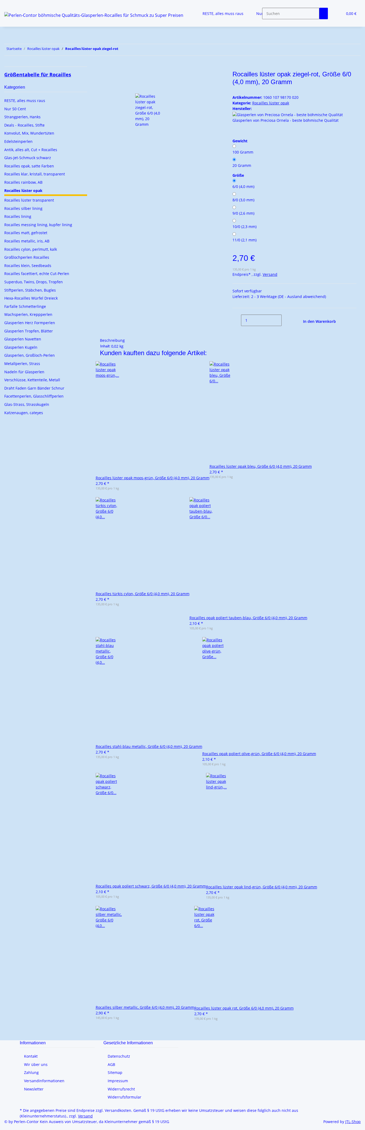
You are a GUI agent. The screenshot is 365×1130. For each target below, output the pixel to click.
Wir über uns (36, 1064)
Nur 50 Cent (15, 108)
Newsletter (34, 1089)
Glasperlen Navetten (22, 339)
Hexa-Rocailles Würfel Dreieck (31, 298)
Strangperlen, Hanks (22, 116)
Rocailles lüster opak (270, 102)
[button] (336, 13)
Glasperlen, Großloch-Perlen (29, 355)
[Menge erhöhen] (286, 320)
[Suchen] (323, 13)
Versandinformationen (44, 1080)
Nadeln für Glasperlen (24, 371)
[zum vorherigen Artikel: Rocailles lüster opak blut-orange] (132, 50)
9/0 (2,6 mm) (243, 213)
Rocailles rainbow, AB (23, 182)
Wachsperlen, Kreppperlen (28, 314)
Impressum (118, 1080)
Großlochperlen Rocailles (26, 257)
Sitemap (115, 1072)
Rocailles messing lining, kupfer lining (38, 224)
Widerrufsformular (124, 1097)
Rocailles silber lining (23, 208)
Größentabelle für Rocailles (37, 74)
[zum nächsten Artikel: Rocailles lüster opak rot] (122, 50)
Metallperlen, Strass (22, 363)
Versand (270, 274)
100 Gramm (242, 152)
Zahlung (31, 1072)
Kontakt (31, 1056)
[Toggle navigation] (11, 4)
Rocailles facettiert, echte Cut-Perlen (36, 273)
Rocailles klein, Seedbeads (27, 265)
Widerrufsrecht (121, 1089)
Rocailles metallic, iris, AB (26, 241)
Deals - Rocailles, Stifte (24, 125)
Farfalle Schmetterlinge (25, 306)
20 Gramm (241, 165)
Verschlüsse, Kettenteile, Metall (32, 379)
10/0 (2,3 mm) (244, 226)
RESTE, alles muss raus (24, 100)
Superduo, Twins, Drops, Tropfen (33, 281)
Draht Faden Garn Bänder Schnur (34, 388)
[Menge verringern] (236, 320)
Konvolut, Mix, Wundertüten (29, 133)
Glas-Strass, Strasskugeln (26, 404)
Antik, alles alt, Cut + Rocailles (30, 149)
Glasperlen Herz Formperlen (29, 322)
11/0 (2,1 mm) (244, 239)
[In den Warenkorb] (104, 67)
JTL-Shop (353, 1121)
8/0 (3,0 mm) (243, 199)
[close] (104, 76)
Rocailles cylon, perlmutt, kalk (30, 249)
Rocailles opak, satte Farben (29, 165)
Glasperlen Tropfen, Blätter (28, 330)
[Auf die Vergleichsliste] (104, 87)
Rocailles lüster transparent (29, 200)
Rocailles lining (17, 216)
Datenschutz (119, 1056)
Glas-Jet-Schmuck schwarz (27, 157)
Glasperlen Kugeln (20, 347)
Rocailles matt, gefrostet (25, 232)
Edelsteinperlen (18, 141)
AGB (111, 1064)
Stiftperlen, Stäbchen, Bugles (30, 290)
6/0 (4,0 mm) (243, 186)
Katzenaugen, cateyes (23, 412)
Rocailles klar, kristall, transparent (34, 173)
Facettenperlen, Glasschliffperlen (34, 396)
